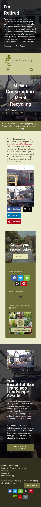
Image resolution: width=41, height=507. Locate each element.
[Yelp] (20, 497)
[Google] (25, 497)
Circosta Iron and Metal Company (20, 144)
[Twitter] (20, 278)
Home (4, 124)
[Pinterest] (24, 283)
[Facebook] (14, 278)
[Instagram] (17, 283)
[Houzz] (27, 278)
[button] (8, 69)
